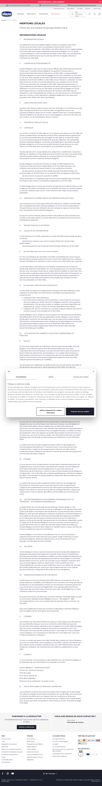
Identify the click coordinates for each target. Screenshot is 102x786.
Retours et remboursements (11, 749)
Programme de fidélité (35, 744)
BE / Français (50, 773)
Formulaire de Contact (75, 722)
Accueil (3, 20)
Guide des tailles (7, 760)
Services (87, 8)
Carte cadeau (31, 749)
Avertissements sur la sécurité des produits (63, 750)
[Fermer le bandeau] (93, 371)
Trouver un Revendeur (60, 741)
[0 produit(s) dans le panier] (99, 15)
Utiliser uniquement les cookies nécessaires (51, 411)
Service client (6, 739)
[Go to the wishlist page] (90, 14)
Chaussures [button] (43, 14)
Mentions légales (78, 780)
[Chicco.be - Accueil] (6, 14)
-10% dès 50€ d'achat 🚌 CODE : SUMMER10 (51, 2)
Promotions (31, 739)
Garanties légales (89, 780)
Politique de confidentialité (64, 780)
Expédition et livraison (9, 744)
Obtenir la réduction (26, 727)
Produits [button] (20, 14)
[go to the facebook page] (2, 773)
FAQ (3, 741)
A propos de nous (59, 8)
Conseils (79, 8)
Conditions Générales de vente (12, 752)
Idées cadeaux (32, 747)
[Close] (100, 1)
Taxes (3, 757)
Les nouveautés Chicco (35, 754)
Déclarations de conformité (62, 754)
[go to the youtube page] (12, 773)
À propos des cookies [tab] (81, 377)
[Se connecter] (95, 14)
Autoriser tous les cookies (80, 411)
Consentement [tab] (21, 377)
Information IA (96, 781)
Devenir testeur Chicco (35, 757)
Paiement (4, 747)
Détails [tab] (51, 377)
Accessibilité (5, 762)
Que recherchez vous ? (79, 14)
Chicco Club (97, 8)
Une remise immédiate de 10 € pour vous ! (83, 5)
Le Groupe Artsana (58, 747)
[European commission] (91, 753)
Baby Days (30, 741)
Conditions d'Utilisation (9, 754)
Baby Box (30, 760)
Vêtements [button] (31, 14)
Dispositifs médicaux (59, 756)
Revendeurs (70, 8)
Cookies (97, 780)
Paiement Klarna (33, 752)
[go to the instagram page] (7, 773)
